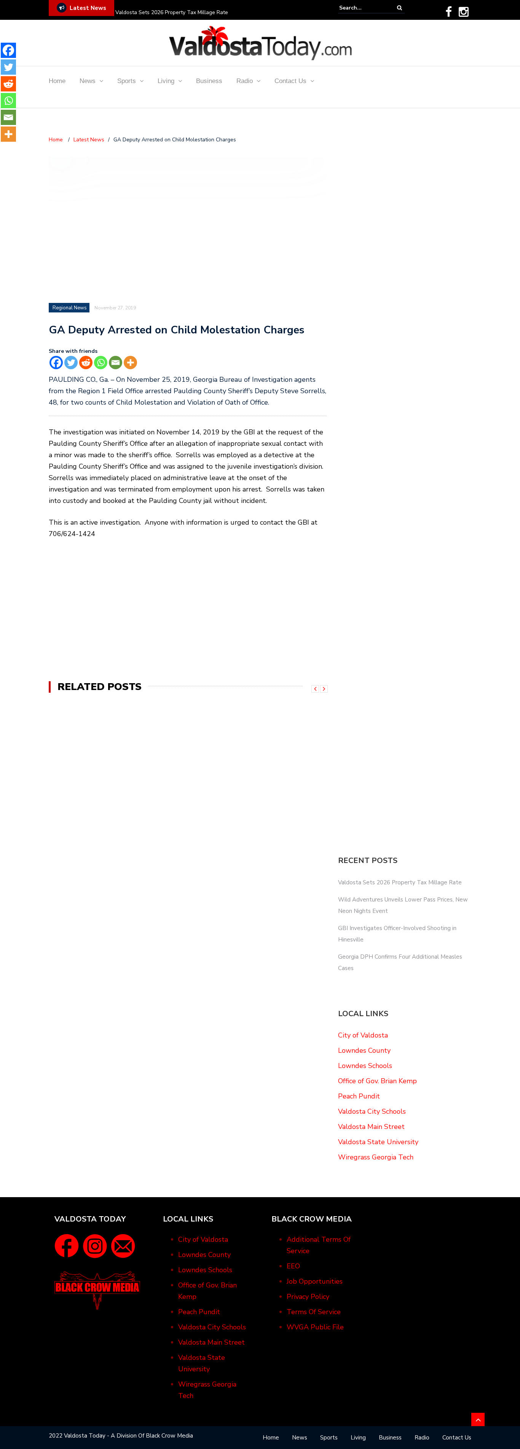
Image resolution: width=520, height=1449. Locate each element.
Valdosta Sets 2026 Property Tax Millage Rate (171, 12)
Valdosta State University (378, 1141)
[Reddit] (86, 362)
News (88, 81)
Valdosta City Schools (372, 1111)
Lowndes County (364, 1050)
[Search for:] (362, 8)
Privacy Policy (308, 1296)
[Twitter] (71, 362)
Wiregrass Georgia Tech (375, 1157)
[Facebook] (449, 12)
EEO (293, 1266)
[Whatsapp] (100, 362)
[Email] (115, 362)
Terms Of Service (314, 1311)
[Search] (399, 8)
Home (57, 81)
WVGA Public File (315, 1327)
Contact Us (290, 81)
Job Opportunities (315, 1281)
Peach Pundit (359, 1096)
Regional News (70, 307)
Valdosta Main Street (371, 1126)
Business (209, 81)
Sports (126, 81)
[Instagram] (463, 12)
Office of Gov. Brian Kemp (377, 1081)
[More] (130, 362)
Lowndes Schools (365, 1065)
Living (166, 81)
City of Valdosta (363, 1035)
